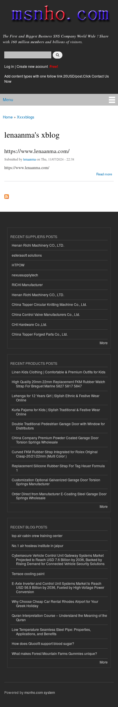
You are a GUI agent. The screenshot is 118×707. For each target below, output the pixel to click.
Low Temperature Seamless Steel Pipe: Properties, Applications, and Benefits (51, 631)
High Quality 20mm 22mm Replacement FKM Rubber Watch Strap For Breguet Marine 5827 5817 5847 (58, 383)
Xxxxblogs (25, 117)
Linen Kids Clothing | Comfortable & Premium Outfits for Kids (58, 371)
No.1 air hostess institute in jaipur (37, 545)
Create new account (33, 66)
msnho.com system (39, 692)
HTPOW (18, 264)
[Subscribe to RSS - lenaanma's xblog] (6, 195)
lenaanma (29, 159)
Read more (104, 173)
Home (8, 117)
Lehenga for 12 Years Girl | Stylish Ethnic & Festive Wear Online (55, 397)
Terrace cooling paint (28, 573)
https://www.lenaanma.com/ (37, 151)
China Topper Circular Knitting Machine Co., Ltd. (49, 304)
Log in (9, 66)
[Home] (58, 15)
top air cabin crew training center (37, 535)
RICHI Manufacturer (27, 284)
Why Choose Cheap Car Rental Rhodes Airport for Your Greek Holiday (55, 603)
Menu (8, 99)
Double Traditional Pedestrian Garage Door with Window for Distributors (58, 425)
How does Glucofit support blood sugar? (43, 643)
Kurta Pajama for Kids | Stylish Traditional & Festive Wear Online (56, 411)
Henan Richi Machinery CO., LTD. (38, 245)
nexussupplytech (25, 274)
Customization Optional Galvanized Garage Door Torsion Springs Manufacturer (56, 481)
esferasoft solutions (27, 255)
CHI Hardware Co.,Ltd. (29, 324)
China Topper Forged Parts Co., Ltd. (40, 334)
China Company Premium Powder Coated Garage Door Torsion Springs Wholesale (55, 439)
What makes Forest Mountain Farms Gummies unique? (54, 653)
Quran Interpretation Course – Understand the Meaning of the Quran (59, 617)
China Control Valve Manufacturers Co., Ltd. (46, 314)
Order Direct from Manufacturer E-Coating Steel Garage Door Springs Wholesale (59, 495)
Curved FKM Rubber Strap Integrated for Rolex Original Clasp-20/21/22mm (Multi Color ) (55, 453)
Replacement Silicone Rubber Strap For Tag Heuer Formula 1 (58, 467)
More (104, 342)
